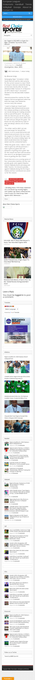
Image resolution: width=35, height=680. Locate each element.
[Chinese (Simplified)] (5, 306)
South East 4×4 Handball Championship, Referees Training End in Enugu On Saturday (20, 470)
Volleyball (7, 7)
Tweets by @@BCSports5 (11, 656)
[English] (7, 306)
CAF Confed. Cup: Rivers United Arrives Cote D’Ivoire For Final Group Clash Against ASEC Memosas (17, 193)
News (16, 67)
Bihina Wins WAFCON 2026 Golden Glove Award (19, 551)
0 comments (8, 63)
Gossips (17, 7)
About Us (27, 7)
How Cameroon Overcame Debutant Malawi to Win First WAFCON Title (20, 602)
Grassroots (8, 4)
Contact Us (8, 10)
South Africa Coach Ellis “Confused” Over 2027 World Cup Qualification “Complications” (19, 558)
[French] (9, 306)
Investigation (9, 67)
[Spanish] (13, 306)
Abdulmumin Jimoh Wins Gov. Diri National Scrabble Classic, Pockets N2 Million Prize (16, 397)
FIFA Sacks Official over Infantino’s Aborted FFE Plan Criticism (19, 583)
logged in (19, 295)
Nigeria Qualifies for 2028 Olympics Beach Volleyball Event (16, 358)
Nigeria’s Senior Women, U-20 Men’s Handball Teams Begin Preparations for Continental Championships (19, 449)
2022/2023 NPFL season (16, 179)
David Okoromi (9, 181)
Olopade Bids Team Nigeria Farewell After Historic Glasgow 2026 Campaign (16, 417)
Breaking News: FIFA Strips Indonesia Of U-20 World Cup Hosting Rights (17, 188)
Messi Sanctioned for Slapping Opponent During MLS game (18, 19)
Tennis (28, 4)
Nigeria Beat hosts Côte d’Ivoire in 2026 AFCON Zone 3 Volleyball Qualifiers (19, 500)
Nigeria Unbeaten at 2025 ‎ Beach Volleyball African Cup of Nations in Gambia (19, 517)
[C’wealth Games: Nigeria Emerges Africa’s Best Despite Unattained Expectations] (17, 386)
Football (19, 65)
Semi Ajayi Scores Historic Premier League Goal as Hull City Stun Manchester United (19, 537)
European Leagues (11, 1)
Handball (19, 4)
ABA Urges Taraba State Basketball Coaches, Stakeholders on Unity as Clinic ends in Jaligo (19, 628)
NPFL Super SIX (9, 183)
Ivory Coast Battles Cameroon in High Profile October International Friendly (20, 530)
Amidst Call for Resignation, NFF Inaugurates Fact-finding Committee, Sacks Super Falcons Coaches (19, 544)
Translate (16, 312)
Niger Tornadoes (20, 181)
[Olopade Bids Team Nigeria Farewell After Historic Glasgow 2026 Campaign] (17, 426)
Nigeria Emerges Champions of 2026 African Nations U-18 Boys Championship (20, 484)
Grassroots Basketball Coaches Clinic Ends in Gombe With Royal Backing (20, 621)
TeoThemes (26, 669)
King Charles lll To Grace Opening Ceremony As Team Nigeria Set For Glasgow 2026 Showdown (19, 457)
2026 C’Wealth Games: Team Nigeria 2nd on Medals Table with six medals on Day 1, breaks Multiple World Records (17, 493)
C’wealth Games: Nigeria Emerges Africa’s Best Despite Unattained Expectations (17, 377)
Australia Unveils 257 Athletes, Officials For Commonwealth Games (19, 463)
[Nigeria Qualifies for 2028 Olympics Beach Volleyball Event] (17, 367)
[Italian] (11, 306)
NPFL (20, 67)
